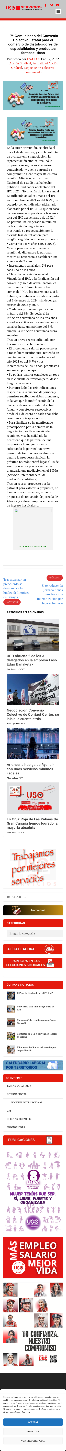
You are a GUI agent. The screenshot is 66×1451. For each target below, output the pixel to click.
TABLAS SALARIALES (19, 1086)
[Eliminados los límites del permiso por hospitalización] (11, 1050)
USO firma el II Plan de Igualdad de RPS (35, 1008)
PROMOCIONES (16, 1127)
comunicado (33, 72)
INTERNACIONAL (17, 1094)
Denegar (33, 1431)
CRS (9, 1111)
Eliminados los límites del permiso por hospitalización (36, 1049)
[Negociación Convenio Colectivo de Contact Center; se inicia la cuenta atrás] (33, 689)
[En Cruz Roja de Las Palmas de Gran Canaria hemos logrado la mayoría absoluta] (33, 798)
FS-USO (33, 59)
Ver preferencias (33, 1440)
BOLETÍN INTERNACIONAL (26, 1102)
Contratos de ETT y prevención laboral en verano (37, 1035)
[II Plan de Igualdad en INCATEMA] (11, 995)
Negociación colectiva (39, 67)
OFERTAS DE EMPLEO (19, 1119)
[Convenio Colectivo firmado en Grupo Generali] (11, 1022)
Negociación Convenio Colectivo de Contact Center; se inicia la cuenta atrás (33, 714)
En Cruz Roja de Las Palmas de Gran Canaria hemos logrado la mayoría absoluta (32, 823)
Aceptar (33, 1422)
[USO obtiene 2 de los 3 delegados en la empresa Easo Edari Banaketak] (33, 635)
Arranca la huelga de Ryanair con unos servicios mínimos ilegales (30, 769)
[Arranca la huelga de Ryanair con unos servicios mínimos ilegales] (33, 743)
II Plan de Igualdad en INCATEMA (35, 993)
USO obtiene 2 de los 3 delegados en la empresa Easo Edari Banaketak (32, 660)
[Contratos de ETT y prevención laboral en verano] (11, 1036)
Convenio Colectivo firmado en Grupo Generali (36, 1022)
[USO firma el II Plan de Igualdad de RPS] (11, 1009)
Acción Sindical (20, 63)
